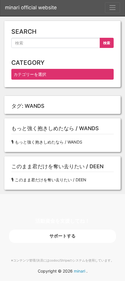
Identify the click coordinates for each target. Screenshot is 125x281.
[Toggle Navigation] (112, 7)
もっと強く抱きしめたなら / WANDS (55, 128)
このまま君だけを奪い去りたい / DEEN (57, 166)
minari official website (31, 7)
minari (79, 271)
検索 (106, 43)
